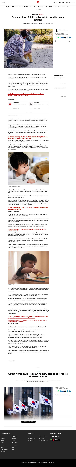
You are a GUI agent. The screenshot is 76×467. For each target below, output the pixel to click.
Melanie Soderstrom (63, 29)
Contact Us (41, 438)
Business (3, 438)
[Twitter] (65, 38)
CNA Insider (14, 438)
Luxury (13, 440)
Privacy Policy (37, 462)
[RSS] (58, 436)
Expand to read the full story (28, 421)
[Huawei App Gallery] (56, 440)
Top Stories (8, 6)
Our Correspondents (43, 440)
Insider (46, 6)
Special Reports (4, 449)
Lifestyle (55, 6)
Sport (13, 447)
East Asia (35, 6)
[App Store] (51, 440)
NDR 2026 (26, 6)
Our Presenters (31, 440)
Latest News (14, 6)
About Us (30, 436)
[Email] (67, 38)
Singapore (21, 6)
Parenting (57, 77)
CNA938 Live (15, 442)
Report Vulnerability (44, 462)
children (62, 77)
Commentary (40, 6)
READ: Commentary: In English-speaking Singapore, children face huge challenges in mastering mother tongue (28, 317)
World (13, 449)
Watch (59, 6)
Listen (63, 6)
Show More (28, 112)
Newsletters (3, 451)
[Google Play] (50, 440)
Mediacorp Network (43, 436)
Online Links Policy (51, 462)
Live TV (2, 447)
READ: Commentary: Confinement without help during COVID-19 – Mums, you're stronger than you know (28, 137)
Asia (30, 6)
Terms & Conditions (31, 462)
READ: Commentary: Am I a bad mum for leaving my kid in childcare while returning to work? (26, 94)
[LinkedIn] (70, 38)
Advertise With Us (31, 438)
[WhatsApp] (58, 38)
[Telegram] (61, 38)
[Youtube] (53, 436)
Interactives (14, 445)
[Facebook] (63, 38)
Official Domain (24, 462)
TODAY (50, 6)
